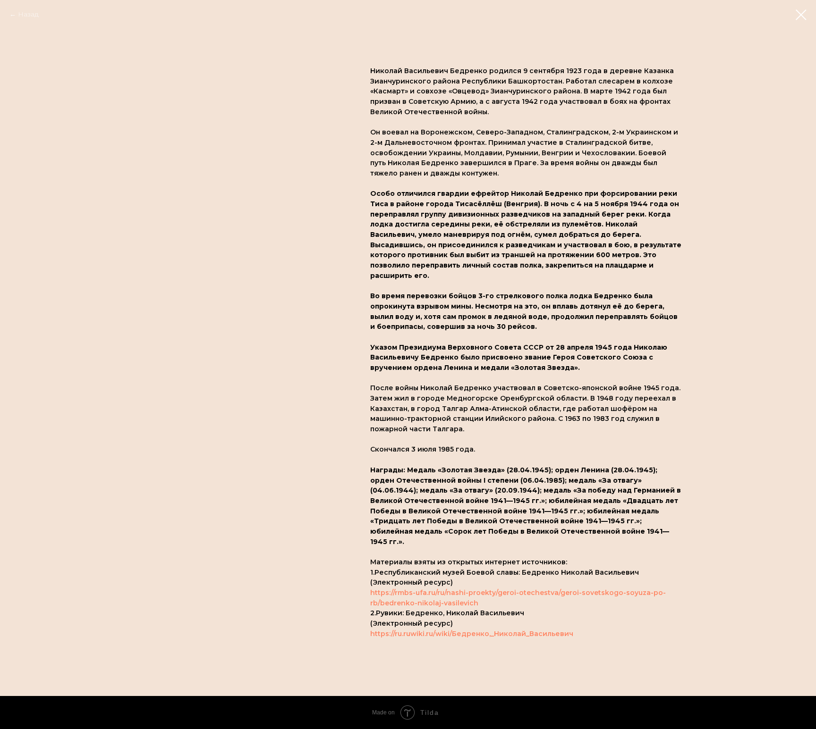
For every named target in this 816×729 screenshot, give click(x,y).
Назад (28, 14)
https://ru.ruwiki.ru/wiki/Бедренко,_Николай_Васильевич (471, 633)
